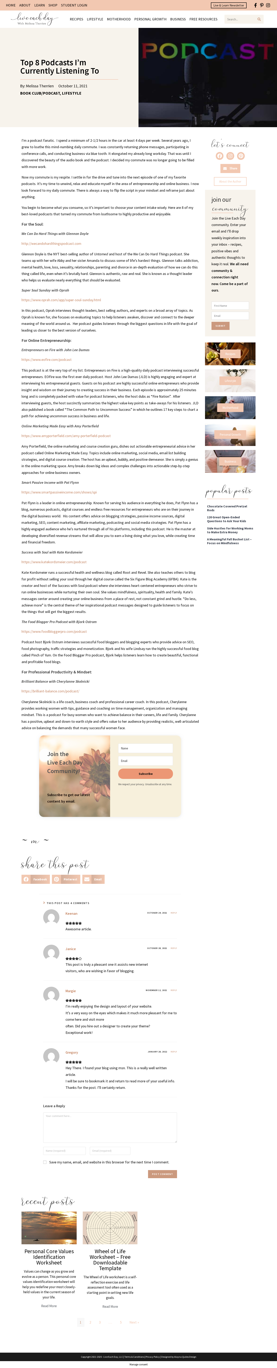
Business (178, 19)
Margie (70, 991)
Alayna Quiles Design (185, 1356)
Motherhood (119, 19)
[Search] (259, 19)
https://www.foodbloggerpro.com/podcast (54, 631)
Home (11, 5)
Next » (134, 1322)
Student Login (74, 5)
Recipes (76, 19)
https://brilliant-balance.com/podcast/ (50, 691)
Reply (174, 913)
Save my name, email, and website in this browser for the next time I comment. (109, 1162)
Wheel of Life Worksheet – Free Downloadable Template (110, 1260)
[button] (35, 879)
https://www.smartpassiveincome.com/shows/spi (59, 492)
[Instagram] (268, 5)
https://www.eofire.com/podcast (46, 359)
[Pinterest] (241, 156)
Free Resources (203, 19)
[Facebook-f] (255, 5)
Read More (49, 1306)
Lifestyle (95, 19)
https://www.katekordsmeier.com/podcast (54, 562)
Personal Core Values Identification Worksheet (49, 1257)
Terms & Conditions (134, 1356)
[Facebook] (219, 156)
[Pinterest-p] (262, 5)
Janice (70, 949)
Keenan (71, 913)
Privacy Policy (153, 1356)
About (25, 5)
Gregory (71, 1052)
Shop (52, 5)
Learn (39, 5)
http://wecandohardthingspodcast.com (51, 243)
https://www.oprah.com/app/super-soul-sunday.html (61, 300)
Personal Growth (150, 19)
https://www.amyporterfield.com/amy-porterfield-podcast (66, 435)
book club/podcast (40, 93)
